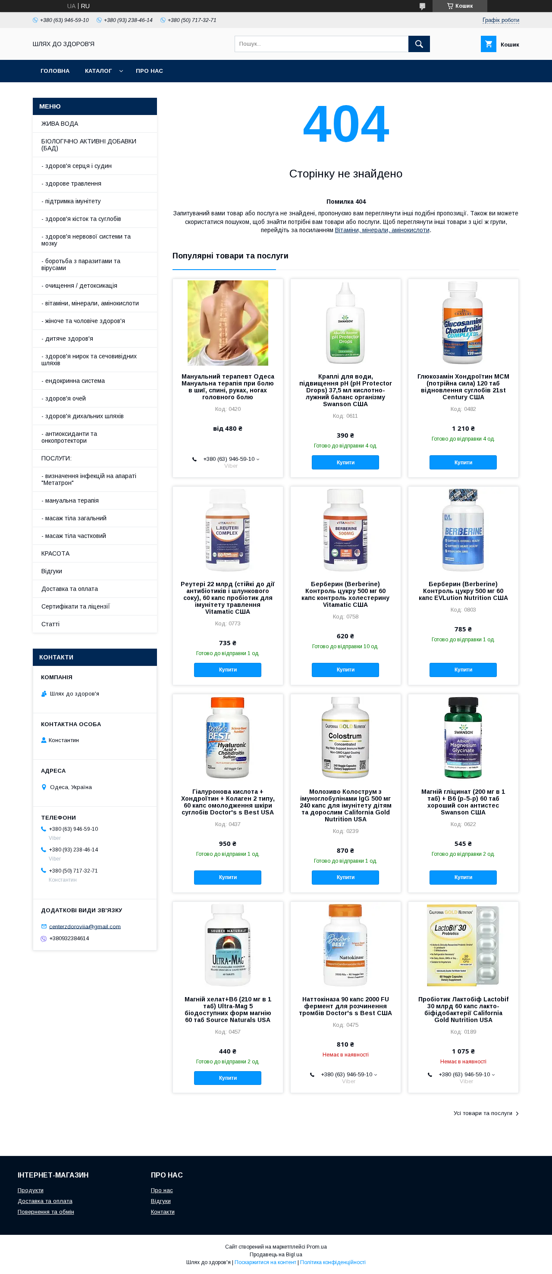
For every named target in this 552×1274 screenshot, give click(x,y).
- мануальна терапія (70, 500)
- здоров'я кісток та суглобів (81, 218)
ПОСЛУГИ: (56, 458)
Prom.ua (317, 1247)
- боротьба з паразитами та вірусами (80, 264)
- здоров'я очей (63, 398)
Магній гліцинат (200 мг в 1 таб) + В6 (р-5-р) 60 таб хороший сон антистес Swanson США (463, 802)
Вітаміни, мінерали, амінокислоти (382, 230)
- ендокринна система (73, 380)
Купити (345, 463)
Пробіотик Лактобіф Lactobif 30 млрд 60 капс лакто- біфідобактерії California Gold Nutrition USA (463, 1009)
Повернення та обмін (46, 1212)
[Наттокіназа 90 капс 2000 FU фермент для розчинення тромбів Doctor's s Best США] (346, 945)
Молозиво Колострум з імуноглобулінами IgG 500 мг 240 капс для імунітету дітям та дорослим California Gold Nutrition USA (346, 805)
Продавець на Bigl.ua (276, 1255)
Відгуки (51, 571)
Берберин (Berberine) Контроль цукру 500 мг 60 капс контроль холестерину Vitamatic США (345, 594)
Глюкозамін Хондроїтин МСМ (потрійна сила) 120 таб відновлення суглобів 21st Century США (463, 387)
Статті (50, 624)
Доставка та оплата (69, 588)
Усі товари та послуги (483, 1113)
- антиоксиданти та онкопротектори (69, 437)
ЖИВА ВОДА (59, 123)
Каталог (98, 71)
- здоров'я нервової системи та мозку (86, 240)
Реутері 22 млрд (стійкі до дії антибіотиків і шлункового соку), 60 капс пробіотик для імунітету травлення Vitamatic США (228, 598)
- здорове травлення (71, 183)
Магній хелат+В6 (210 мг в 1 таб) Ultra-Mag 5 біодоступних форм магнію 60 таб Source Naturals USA (228, 1009)
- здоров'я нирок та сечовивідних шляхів (89, 360)
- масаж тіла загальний (74, 518)
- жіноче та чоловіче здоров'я (83, 320)
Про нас (149, 71)
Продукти (31, 1190)
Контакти (163, 1212)
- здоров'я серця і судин (76, 165)
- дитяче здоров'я (67, 338)
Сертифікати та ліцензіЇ (75, 606)
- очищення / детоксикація (79, 285)
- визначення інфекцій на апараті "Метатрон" (88, 479)
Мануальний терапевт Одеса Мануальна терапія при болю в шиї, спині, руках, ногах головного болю (228, 387)
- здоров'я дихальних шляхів (82, 416)
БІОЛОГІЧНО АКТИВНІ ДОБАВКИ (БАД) (88, 145)
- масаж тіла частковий (73, 535)
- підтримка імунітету (71, 201)
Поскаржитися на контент (265, 1262)
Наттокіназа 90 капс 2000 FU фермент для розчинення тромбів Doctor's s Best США (345, 1006)
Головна (55, 71)
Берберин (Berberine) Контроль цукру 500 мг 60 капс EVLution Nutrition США (463, 591)
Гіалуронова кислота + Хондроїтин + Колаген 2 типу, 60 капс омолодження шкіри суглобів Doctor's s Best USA (228, 802)
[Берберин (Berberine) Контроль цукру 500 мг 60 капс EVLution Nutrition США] (463, 530)
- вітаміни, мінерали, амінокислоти (90, 303)
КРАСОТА (55, 553)
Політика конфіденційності (333, 1262)
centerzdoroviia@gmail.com (85, 926)
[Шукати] (419, 44)
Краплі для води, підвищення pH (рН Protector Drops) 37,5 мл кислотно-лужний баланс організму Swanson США (345, 390)
